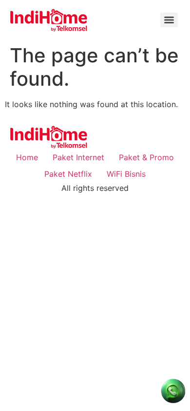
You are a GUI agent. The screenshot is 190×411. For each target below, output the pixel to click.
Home (27, 157)
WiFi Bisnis (126, 174)
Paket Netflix (68, 174)
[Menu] (169, 20)
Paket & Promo (146, 157)
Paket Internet (78, 157)
